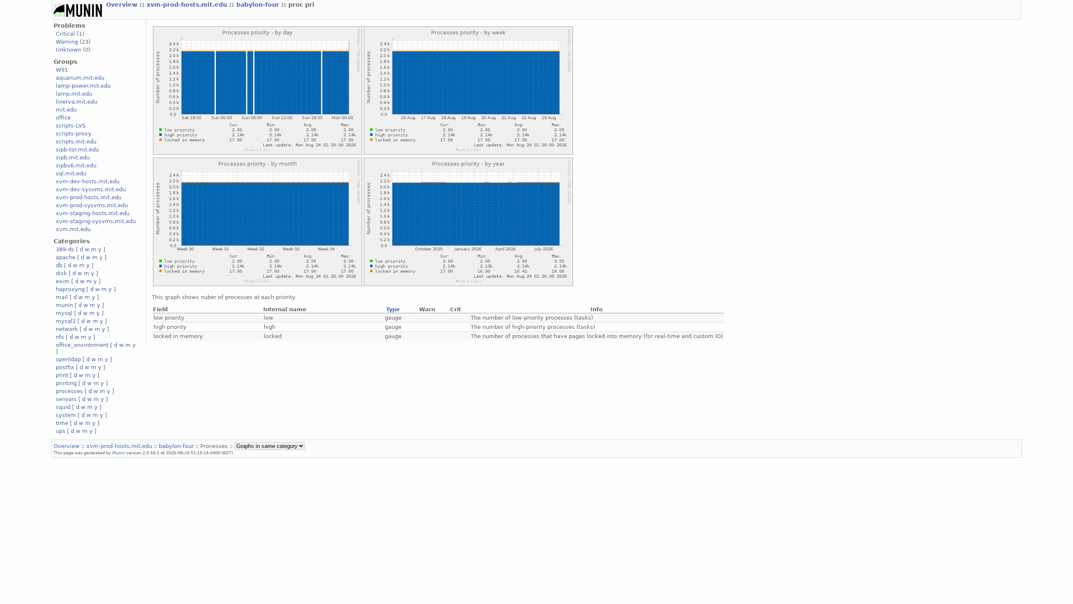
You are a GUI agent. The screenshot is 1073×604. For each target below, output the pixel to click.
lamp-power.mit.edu (83, 86)
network (67, 329)
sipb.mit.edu (73, 157)
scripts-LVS (71, 125)
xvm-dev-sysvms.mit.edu (91, 189)
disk (61, 273)
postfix (65, 367)
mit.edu (66, 110)
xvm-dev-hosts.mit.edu (87, 181)
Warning (67, 42)
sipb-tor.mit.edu (77, 149)
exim (63, 281)
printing (66, 383)
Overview (123, 4)
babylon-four (258, 4)
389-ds (65, 249)
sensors (66, 399)
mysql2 (66, 321)
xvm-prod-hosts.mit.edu (188, 4)
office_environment (82, 345)
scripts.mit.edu (76, 141)
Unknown (68, 50)
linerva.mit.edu (76, 102)
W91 (62, 70)
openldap (68, 359)
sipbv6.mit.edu (76, 165)
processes (69, 391)
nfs (60, 337)
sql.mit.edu (71, 173)
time (62, 423)
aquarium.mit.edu (80, 78)
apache (65, 257)
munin (64, 305)
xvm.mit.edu (73, 229)
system (66, 415)
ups (60, 431)
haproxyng (70, 289)
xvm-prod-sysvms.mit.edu (92, 205)
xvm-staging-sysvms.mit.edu (96, 221)
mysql (64, 313)
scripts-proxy (73, 133)
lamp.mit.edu (74, 94)
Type (393, 309)
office (63, 118)
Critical (65, 34)
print (62, 375)
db (59, 265)
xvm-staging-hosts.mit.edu (93, 213)
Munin (118, 452)
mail (62, 297)
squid (63, 407)
